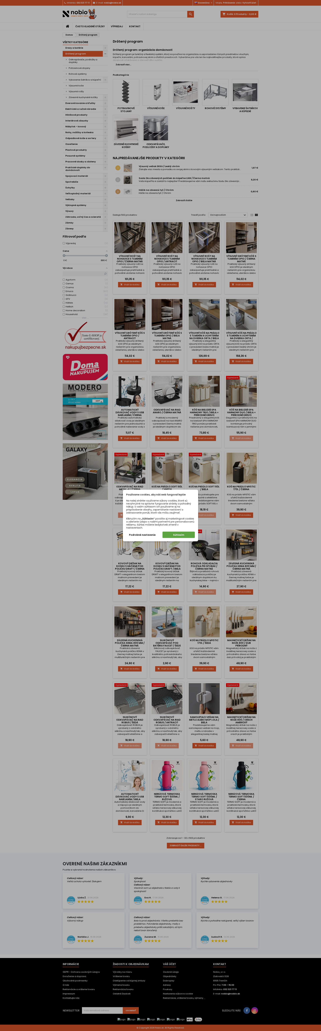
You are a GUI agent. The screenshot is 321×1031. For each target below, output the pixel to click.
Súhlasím (178, 535)
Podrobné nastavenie (142, 535)
